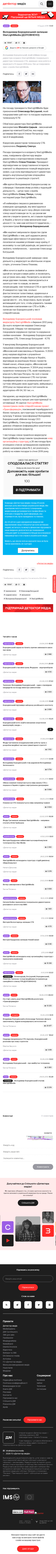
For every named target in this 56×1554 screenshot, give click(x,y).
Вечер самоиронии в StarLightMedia (18, 884)
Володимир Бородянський (16, 599)
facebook (41, 1380)
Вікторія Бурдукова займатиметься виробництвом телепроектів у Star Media (25, 841)
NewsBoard (8, 1344)
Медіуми (7, 1371)
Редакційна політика (12, 1380)
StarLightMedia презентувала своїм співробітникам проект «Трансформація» (26, 406)
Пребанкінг (8, 1338)
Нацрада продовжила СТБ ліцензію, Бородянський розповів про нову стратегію (25, 1040)
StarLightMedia (37, 599)
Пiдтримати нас (34, 1420)
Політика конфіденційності (15, 1383)
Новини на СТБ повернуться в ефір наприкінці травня (26, 803)
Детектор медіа (10, 1326)
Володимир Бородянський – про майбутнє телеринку (26, 1063)
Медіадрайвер (9, 1341)
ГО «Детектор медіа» (12, 1362)
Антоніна (7, 1359)
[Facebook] (19, 74)
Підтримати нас (10, 1398)
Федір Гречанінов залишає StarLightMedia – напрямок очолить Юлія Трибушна (26, 821)
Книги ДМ (7, 1389)
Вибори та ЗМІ (9, 1353)
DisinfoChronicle (10, 1347)
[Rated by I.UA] (39, 1513)
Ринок (6, 26)
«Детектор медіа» (45, 563)
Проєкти (8, 1321)
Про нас (8, 1375)
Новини (14, 26)
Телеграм (41, 1386)
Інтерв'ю (15, 1015)
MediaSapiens (9, 1329)
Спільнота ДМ (28, 1203)
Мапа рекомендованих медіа (16, 1365)
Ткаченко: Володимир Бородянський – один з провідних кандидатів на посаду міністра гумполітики (27, 686)
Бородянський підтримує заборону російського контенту (28, 705)
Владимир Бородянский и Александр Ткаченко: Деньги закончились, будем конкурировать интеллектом (27, 1020)
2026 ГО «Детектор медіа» (18, 1454)
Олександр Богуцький (29, 591)
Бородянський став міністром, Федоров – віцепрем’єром (28, 667)
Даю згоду (28, 1549)
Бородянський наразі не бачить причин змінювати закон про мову (27, 648)
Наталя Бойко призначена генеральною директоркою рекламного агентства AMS (26, 903)
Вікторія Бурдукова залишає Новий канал (21, 940)
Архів (5, 1407)
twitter (39, 1383)
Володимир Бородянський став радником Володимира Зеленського (27, 764)
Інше (6, 1077)
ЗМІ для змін (8, 1335)
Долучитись (28, 550)
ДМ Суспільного (10, 1332)
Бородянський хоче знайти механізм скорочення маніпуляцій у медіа (24, 724)
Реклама (7, 1392)
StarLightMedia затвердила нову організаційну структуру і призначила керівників (28, 957)
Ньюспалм (8, 1368)
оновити (48, 1133)
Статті (14, 881)
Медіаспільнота (10, 898)
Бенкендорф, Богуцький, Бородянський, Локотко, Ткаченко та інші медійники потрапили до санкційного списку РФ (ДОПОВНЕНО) (26, 979)
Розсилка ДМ (9, 1404)
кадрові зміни (11, 595)
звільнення (26, 595)
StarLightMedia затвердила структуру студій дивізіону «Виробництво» (26, 861)
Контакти (7, 1395)
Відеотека (7, 1350)
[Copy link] (33, 74)
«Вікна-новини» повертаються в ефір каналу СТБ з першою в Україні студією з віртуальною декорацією (26, 784)
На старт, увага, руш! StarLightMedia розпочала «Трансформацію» (23, 1000)
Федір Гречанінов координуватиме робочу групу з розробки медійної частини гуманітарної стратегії (25, 744)
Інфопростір (8, 644)
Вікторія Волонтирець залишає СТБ (18, 922)
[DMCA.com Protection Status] (17, 1513)
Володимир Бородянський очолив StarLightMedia (23, 1082)
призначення (11, 591)
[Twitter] (26, 74)
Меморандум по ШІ (12, 1386)
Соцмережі (44, 1375)
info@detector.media (15, 1451)
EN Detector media (11, 1356)
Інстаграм (41, 1389)
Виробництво (9, 779)
